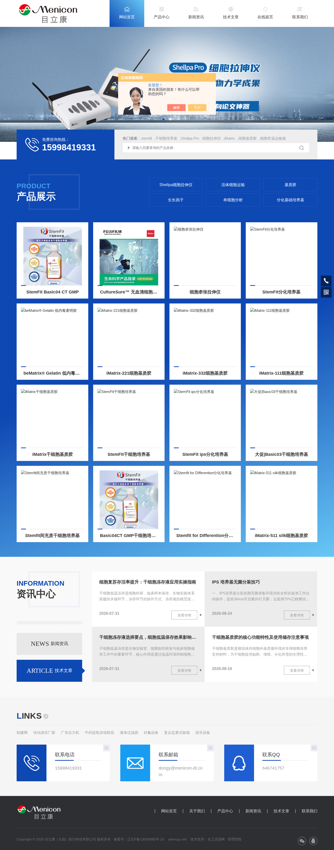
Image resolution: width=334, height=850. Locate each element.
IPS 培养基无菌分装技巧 (236, 582)
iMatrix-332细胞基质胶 (205, 373)
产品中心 (161, 17)
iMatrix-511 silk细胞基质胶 (281, 535)
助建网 (22, 732)
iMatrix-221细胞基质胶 (128, 373)
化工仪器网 (216, 839)
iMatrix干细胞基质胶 (52, 454)
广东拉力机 (70, 732)
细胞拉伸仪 (211, 138)
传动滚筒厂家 (44, 732)
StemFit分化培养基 (281, 292)
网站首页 (127, 17)
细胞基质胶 (247, 138)
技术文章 (231, 17)
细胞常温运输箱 (273, 138)
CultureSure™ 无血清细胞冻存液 (130, 292)
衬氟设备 (151, 732)
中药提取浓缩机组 (99, 732)
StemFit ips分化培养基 (205, 454)
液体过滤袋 (129, 732)
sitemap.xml (177, 839)
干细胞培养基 (166, 138)
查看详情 (184, 615)
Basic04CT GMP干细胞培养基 (130, 535)
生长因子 (176, 200)
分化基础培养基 (290, 200)
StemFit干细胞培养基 (129, 454)
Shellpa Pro (190, 138)
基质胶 (290, 185)
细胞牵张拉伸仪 (205, 292)
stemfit (146, 138)
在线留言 (265, 17)
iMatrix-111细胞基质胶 (281, 373)
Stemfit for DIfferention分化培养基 (206, 535)
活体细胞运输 (233, 185)
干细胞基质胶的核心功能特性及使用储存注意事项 (260, 637)
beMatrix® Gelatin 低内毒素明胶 (53, 373)
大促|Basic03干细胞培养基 (281, 454)
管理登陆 (234, 839)
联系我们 (300, 17)
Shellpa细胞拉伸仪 (175, 185)
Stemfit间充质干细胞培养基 (52, 535)
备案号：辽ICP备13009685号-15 (139, 839)
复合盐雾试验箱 (177, 732)
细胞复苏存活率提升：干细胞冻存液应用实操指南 (147, 582)
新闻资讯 (196, 17)
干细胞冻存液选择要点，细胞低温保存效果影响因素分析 (148, 637)
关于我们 (197, 811)
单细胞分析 (233, 200)
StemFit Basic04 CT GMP (52, 292)
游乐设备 (202, 732)
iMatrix (229, 138)
